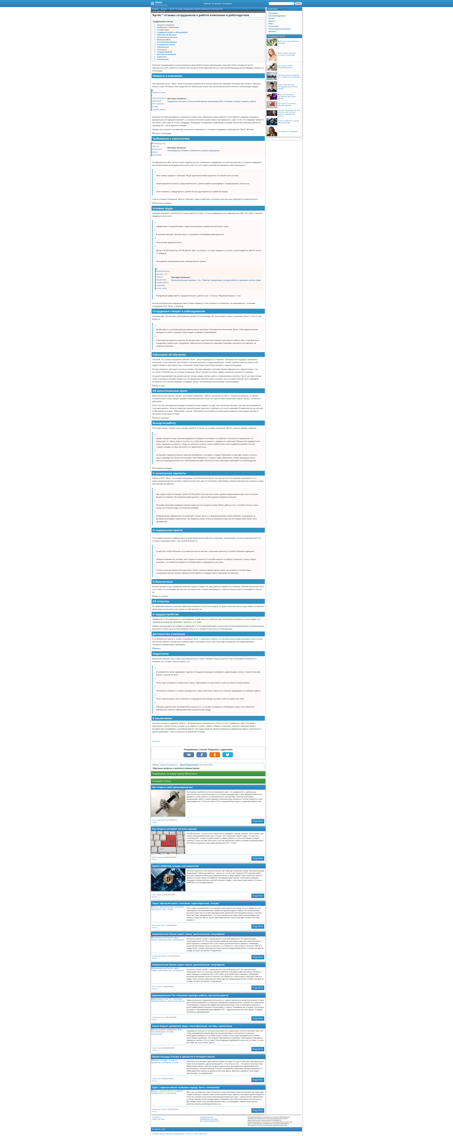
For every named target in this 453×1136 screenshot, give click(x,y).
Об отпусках (162, 49)
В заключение (163, 59)
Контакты (227, 3)
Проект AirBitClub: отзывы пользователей (175, 866)
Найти (298, 3)
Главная (207, 3)
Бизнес (154, 822)
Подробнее (258, 821)
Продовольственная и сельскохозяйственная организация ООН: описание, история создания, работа (211, 101)
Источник (156, 741)
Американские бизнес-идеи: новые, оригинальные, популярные (188, 934)
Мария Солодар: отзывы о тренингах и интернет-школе (183, 1056)
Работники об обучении (166, 35)
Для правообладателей (209, 1121)
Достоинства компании (166, 54)
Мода (270, 23)
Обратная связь (158, 1119)
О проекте (217, 3)
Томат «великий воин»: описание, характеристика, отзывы (185, 903)
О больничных (163, 47)
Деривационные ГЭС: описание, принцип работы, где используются (190, 995)
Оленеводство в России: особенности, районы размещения (193, 151)
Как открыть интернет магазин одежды (174, 828)
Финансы (272, 31)
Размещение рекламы (209, 1119)
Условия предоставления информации (168, 1134)
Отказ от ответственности (196, 1134)
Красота (271, 21)
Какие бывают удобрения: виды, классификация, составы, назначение (192, 1026)
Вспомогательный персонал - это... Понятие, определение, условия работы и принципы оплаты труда (216, 280)
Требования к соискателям (168, 27)
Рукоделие (273, 13)
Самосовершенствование (279, 29)
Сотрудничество (206, 1117)
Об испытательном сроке (167, 37)
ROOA (158, 2)
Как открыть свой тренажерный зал (172, 787)
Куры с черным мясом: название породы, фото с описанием (185, 1087)
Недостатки (162, 57)
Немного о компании (165, 25)
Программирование (277, 16)
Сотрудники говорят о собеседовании (172, 32)
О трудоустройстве (164, 52)
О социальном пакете (166, 45)
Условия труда (163, 30)
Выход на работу (164, 40)
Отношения (273, 26)
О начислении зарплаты (167, 42)
